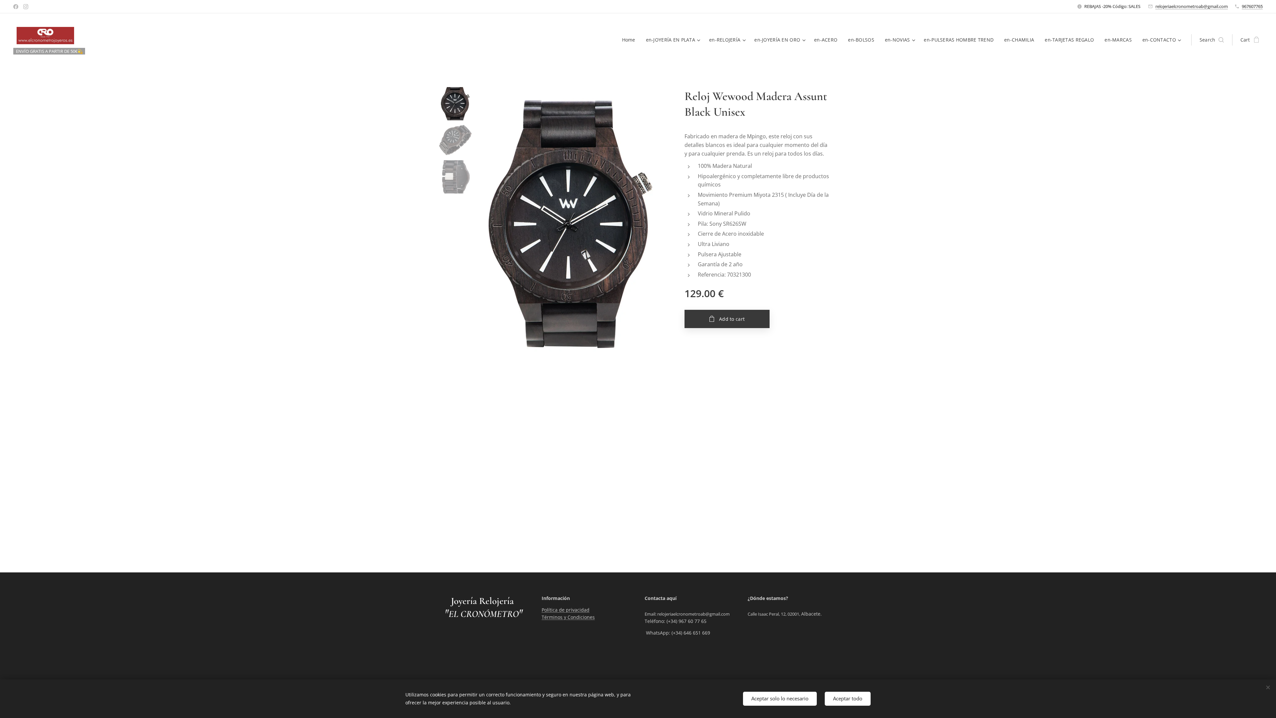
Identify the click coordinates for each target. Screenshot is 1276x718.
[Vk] (16, 6)
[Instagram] (26, 6)
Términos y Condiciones (568, 617)
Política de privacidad (565, 610)
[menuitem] (630, 40)
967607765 (1252, 6)
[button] (1211, 40)
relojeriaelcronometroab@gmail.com (1191, 6)
